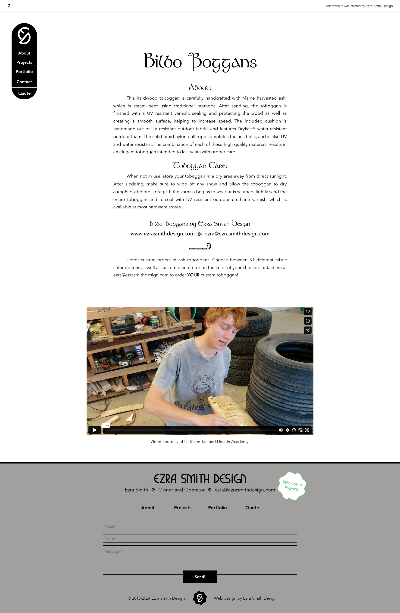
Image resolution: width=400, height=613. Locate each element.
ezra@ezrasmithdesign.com (245, 490)
